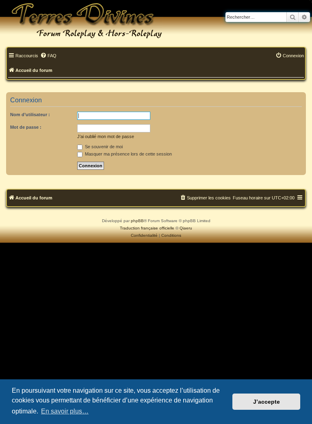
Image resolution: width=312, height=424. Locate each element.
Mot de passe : (25, 127)
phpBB (137, 220)
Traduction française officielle (147, 228)
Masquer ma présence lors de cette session (128, 153)
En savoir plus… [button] (65, 411)
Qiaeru (186, 228)
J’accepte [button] (266, 401)
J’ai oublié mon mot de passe (105, 136)
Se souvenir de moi (103, 146)
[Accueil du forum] (81, 20)
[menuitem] (48, 56)
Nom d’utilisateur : (30, 114)
